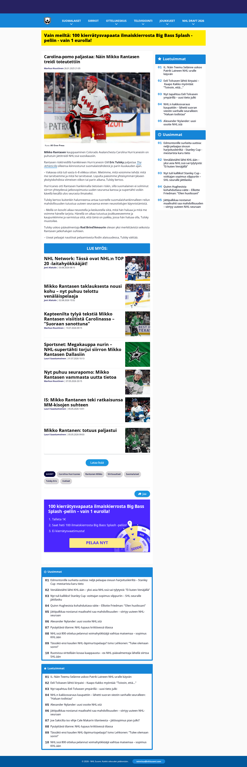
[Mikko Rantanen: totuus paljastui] (137, 440)
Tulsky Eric (51, 480)
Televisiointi (143, 21)
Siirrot (93, 21)
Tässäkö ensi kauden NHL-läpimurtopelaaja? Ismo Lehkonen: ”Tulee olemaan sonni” (99, 645)
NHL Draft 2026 (193, 21)
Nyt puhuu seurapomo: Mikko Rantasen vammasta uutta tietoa (80, 374)
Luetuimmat (56, 668)
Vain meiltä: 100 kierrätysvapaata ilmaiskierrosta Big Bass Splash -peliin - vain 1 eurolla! (118, 37)
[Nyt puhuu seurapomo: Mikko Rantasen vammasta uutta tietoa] (137, 382)
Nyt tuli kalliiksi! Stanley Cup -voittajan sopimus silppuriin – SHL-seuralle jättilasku (95, 597)
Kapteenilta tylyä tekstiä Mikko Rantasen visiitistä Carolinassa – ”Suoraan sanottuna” (79, 319)
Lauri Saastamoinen (55, 358)
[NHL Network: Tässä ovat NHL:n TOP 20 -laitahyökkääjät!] (137, 268)
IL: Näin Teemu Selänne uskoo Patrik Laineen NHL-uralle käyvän (91, 677)
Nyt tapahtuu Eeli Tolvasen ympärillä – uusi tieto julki (83, 689)
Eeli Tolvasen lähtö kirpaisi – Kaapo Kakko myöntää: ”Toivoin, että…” (93, 683)
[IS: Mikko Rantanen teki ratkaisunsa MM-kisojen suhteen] (137, 409)
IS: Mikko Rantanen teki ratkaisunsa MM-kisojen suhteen (83, 402)
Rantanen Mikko (93, 474)
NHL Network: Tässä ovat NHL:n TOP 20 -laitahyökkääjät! (84, 260)
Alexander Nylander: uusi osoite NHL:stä (76, 621)
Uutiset (66, 480)
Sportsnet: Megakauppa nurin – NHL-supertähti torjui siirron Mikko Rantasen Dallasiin (82, 349)
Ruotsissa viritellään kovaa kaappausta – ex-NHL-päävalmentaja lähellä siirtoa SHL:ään (99, 654)
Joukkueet (167, 21)
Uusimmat (55, 572)
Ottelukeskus (116, 21)
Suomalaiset (71, 21)
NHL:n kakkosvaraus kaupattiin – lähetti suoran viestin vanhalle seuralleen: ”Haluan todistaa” (98, 696)
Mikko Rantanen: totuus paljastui (80, 430)
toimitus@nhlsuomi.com (148, 761)
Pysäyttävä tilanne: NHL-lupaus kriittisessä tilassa (81, 627)
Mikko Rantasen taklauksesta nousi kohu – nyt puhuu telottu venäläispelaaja (83, 291)
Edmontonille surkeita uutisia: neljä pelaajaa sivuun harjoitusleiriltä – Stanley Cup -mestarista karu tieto (98, 582)
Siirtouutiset (114, 474)
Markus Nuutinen (54, 68)
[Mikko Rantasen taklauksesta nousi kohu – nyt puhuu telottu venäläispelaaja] (137, 296)
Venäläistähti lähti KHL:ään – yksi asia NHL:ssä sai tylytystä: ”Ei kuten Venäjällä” (100, 590)
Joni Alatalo (50, 267)
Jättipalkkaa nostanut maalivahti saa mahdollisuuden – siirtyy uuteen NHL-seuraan (97, 613)
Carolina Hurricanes (69, 474)
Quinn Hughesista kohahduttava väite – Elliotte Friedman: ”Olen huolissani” (98, 605)
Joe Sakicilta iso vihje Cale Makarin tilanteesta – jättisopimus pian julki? (95, 720)
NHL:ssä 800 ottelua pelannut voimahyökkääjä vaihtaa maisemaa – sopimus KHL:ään (98, 635)
